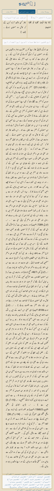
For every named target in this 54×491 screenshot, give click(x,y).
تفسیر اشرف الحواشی (24, 484)
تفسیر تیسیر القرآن (17, 474)
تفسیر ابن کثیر (32, 481)
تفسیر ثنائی (43, 484)
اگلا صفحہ (9, 12)
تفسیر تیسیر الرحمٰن (39, 476)
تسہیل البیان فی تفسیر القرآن (33, 489)
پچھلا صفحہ (44, 12)
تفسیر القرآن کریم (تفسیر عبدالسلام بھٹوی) (27, 485)
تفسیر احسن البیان (40, 474)
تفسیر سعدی (16, 481)
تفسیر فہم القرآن (31, 479)
